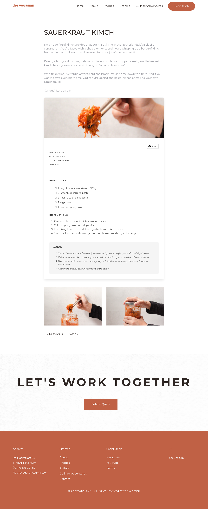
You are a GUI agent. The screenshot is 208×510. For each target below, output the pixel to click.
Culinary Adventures (149, 5)
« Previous (55, 334)
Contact (65, 479)
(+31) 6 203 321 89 (24, 467)
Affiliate (65, 468)
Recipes (109, 5)
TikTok (110, 468)
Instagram (113, 457)
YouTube (112, 462)
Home (80, 5)
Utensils (125, 5)
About (94, 5)
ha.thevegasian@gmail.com (30, 472)
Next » (73, 334)
